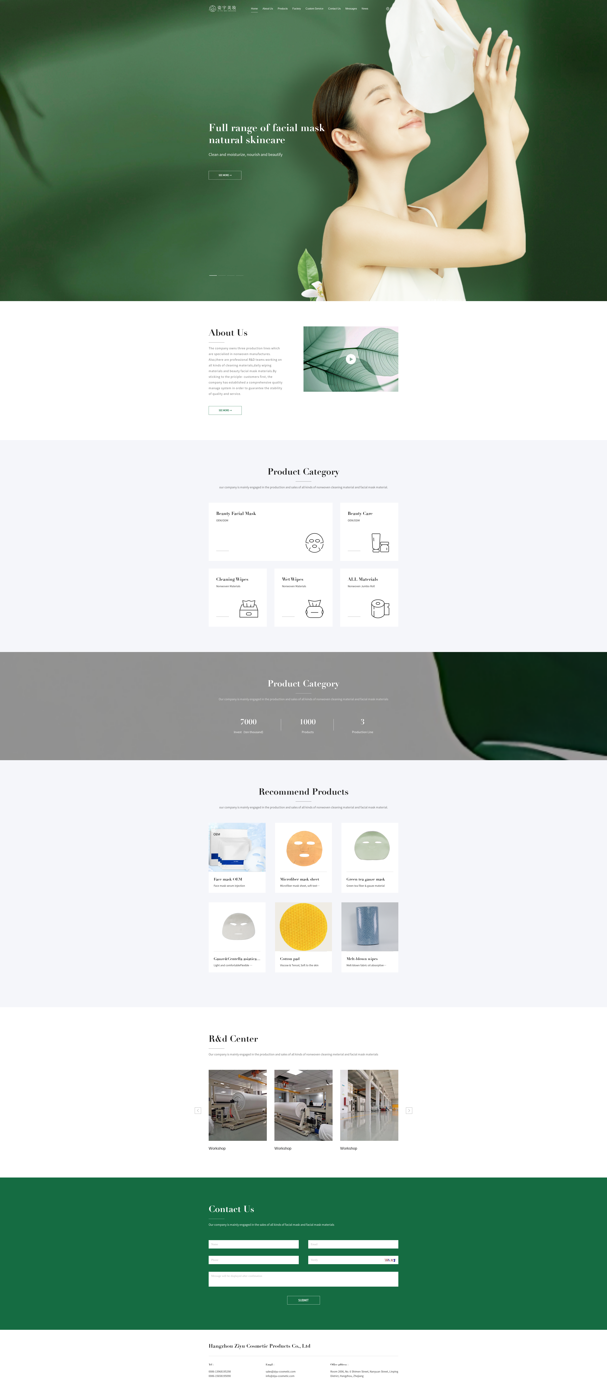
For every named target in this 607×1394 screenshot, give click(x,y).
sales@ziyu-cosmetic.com (281, 1371)
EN (392, 8)
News (365, 8)
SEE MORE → (225, 185)
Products (283, 8)
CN (396, 8)
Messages (351, 8)
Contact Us (334, 8)
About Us (268, 8)
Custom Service (314, 8)
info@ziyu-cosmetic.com (280, 1376)
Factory (296, 8)
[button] (213, 275)
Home (254, 8)
